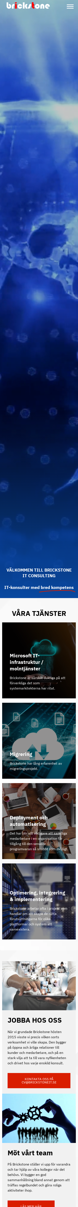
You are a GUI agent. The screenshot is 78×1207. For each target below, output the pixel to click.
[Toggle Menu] (70, 6)
